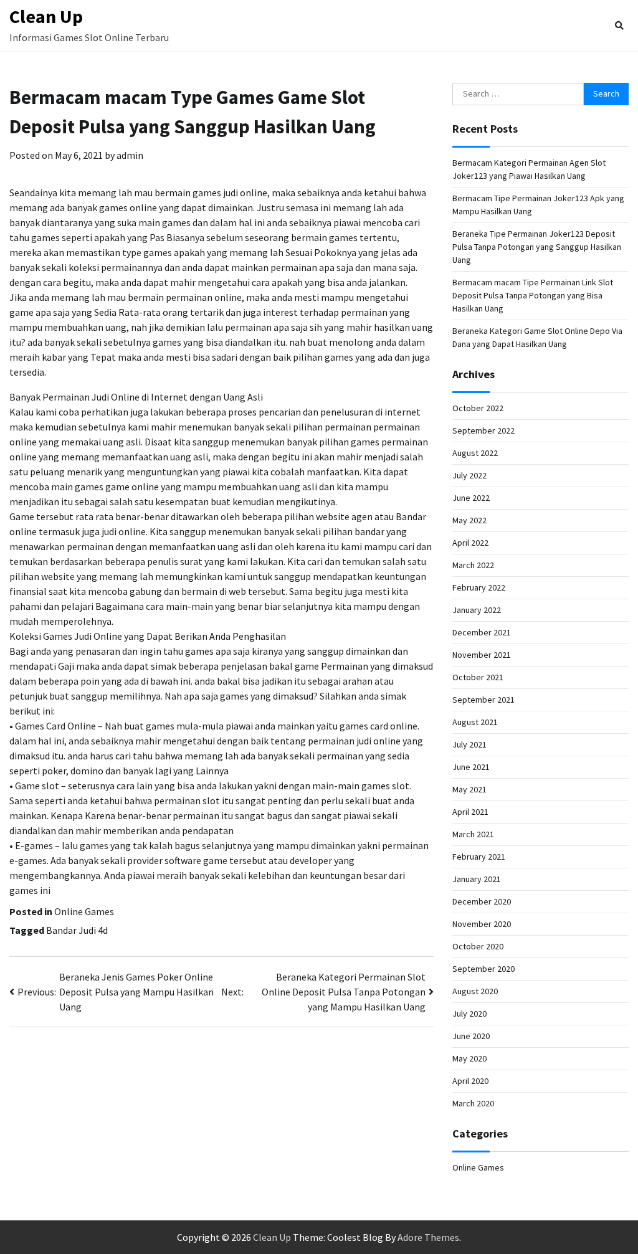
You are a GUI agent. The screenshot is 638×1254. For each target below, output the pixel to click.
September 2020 (483, 968)
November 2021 (481, 654)
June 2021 (471, 766)
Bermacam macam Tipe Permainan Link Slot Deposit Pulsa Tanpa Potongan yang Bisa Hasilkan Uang (532, 295)
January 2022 (476, 609)
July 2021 (469, 744)
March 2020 (473, 1103)
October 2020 (477, 946)
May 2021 (469, 789)
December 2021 (481, 632)
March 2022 (473, 565)
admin (130, 155)
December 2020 (481, 901)
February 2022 (478, 587)
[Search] (619, 25)
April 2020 (470, 1080)
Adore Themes (428, 1237)
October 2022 (477, 408)
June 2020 (471, 1036)
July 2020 (469, 1013)
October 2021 (477, 677)
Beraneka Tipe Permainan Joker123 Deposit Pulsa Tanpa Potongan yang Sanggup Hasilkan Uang (536, 246)
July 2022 (469, 475)
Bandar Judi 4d (77, 930)
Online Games (84, 911)
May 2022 (469, 520)
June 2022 (471, 497)
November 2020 (481, 923)
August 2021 (475, 722)
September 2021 (483, 699)
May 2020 (469, 1058)
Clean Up (46, 16)
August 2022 (475, 452)
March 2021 (473, 834)
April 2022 (470, 542)
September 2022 (483, 430)
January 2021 (476, 879)
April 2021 (470, 811)
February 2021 (478, 856)
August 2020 (475, 991)
